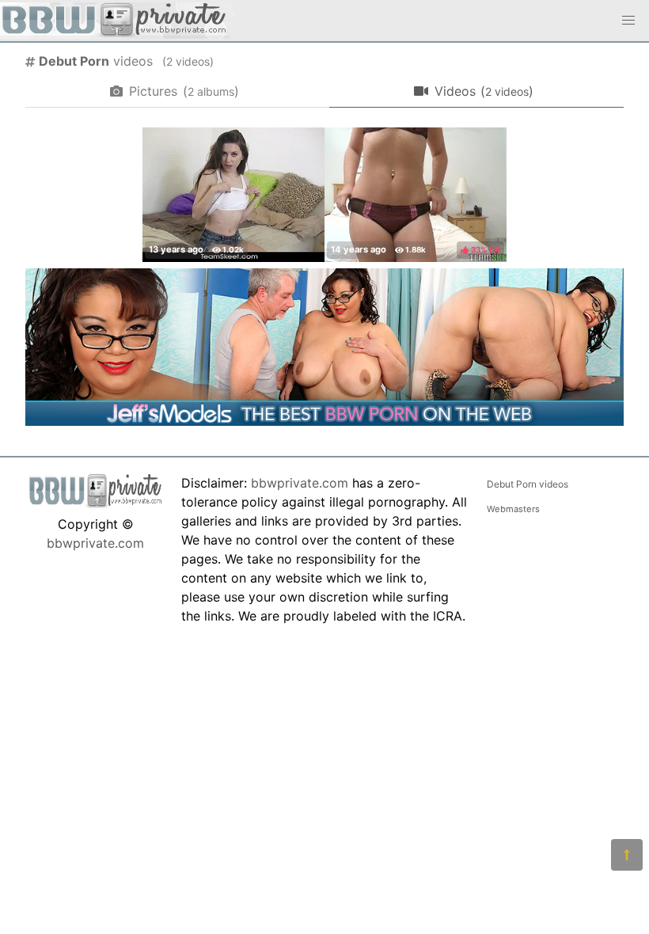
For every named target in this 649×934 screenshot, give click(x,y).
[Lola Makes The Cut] (233, 194)
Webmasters (513, 508)
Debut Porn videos (527, 484)
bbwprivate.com (95, 543)
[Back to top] (627, 855)
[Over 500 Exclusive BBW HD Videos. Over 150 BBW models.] (324, 421)
